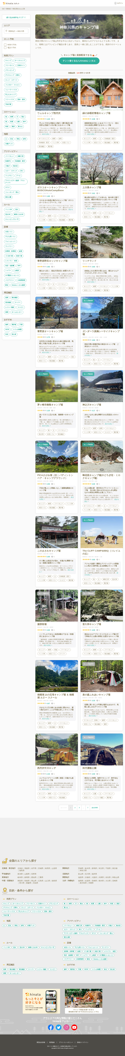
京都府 (87, 877)
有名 (6, 334)
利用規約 (52, 1042)
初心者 (14, 334)
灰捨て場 (19, 256)
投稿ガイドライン (82, 1042)
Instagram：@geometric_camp (48, 763)
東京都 (114, 868)
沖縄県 (91, 883)
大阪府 (94, 877)
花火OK (7, 214)
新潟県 (20, 874)
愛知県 (33, 877)
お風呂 (17, 270)
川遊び (7, 166)
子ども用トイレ (10, 236)
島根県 (27, 881)
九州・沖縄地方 (68, 881)
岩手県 (33, 868)
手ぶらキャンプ (10, 94)
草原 (6, 126)
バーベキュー (9, 156)
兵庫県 (101, 877)
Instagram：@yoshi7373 (92, 690)
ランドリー (9, 246)
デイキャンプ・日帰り (12, 75)
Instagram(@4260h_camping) (48, 326)
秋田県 (47, 868)
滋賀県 (80, 877)
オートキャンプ (20, 60)
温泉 (6, 297)
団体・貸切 (21, 99)
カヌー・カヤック (11, 171)
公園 (18, 121)
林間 (11, 117)
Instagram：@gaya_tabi (46, 690)
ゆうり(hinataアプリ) (90, 256)
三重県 (40, 877)
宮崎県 (114, 881)
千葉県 (108, 868)
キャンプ (8, 60)
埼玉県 (101, 868)
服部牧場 (42, 619)
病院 (6, 312)
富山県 (80, 874)
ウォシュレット (10, 241)
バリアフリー (9, 280)
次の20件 (95, 808)
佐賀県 (87, 881)
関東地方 (8, 8)
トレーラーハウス (11, 90)
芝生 (11, 139)
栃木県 (87, 868)
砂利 (24, 139)
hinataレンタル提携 (18, 285)
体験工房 (20, 156)
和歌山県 (115, 877)
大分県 (108, 881)
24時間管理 (21, 280)
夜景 (11, 121)
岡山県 (33, 881)
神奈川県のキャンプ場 (19, 8)
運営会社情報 (41, 1042)
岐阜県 (20, 877)
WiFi (19, 265)
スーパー (18, 302)
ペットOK (8, 209)
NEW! (7, 329)
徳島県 (54, 881)
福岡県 (80, 881)
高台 (22, 117)
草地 (18, 139)
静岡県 (27, 877)
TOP (3, 8)
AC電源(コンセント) (12, 275)
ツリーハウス (9, 99)
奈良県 (108, 877)
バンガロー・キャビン (12, 85)
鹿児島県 (83, 883)
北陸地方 (65, 874)
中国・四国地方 (8, 881)
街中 (24, 121)
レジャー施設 (9, 307)
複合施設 (15, 297)
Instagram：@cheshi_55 (92, 763)
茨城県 (80, 868)
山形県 (54, 868)
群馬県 (94, 868)
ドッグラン (9, 176)
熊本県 (101, 881)
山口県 (47, 881)
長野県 (33, 874)
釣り (22, 171)
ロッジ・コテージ (11, 80)
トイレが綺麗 (17, 329)
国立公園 (8, 197)
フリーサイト (9, 65)
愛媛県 (28, 883)
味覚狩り (8, 161)
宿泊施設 (8, 302)
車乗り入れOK (18, 214)
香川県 (21, 883)
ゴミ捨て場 (9, 256)
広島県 (40, 881)
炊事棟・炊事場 (10, 251)
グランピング (9, 70)
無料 (6, 324)
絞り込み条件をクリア (15, 17)
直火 (16, 209)
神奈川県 (83, 870)
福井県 (94, 874)
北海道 (20, 868)
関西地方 (65, 877)
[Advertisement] (41, 836)
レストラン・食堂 (11, 261)
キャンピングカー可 (12, 219)
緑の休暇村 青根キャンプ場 (92, 108)
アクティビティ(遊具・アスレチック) (15, 181)
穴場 (21, 324)
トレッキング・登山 (12, 192)
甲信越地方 (6, 874)
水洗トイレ (9, 232)
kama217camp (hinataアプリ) (48, 108)
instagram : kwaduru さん (92, 619)
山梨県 (27, 874)
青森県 (27, 868)
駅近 (6, 285)
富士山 (20, 126)
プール (18, 176)
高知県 (35, 883)
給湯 (20, 251)
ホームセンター (17, 312)
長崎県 (94, 881)
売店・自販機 (9, 265)
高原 (13, 126)
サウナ (7, 187)
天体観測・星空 (20, 161)
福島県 (21, 870)
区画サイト (21, 65)
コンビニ (20, 307)
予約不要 (8, 104)
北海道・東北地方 (9, 868)
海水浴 (15, 166)
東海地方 (5, 877)
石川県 (87, 874)
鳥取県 (20, 881)
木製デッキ (9, 144)
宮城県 (40, 868)
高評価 (14, 324)
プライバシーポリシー (66, 1042)
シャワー (8, 270)
